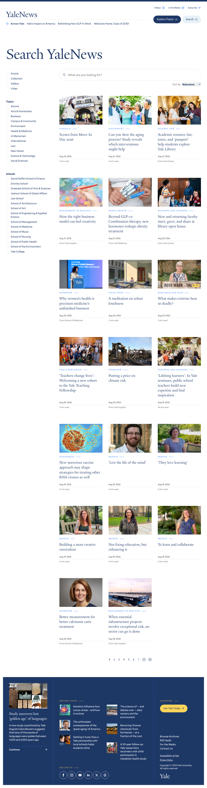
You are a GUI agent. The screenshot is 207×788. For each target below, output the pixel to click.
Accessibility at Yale (169, 755)
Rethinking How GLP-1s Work (74, 23)
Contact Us (166, 748)
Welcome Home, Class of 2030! (111, 23)
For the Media (168, 744)
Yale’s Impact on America (41, 23)
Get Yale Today (172, 708)
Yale (165, 777)
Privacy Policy (166, 759)
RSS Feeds (165, 740)
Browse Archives (169, 736)
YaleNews (21, 15)
